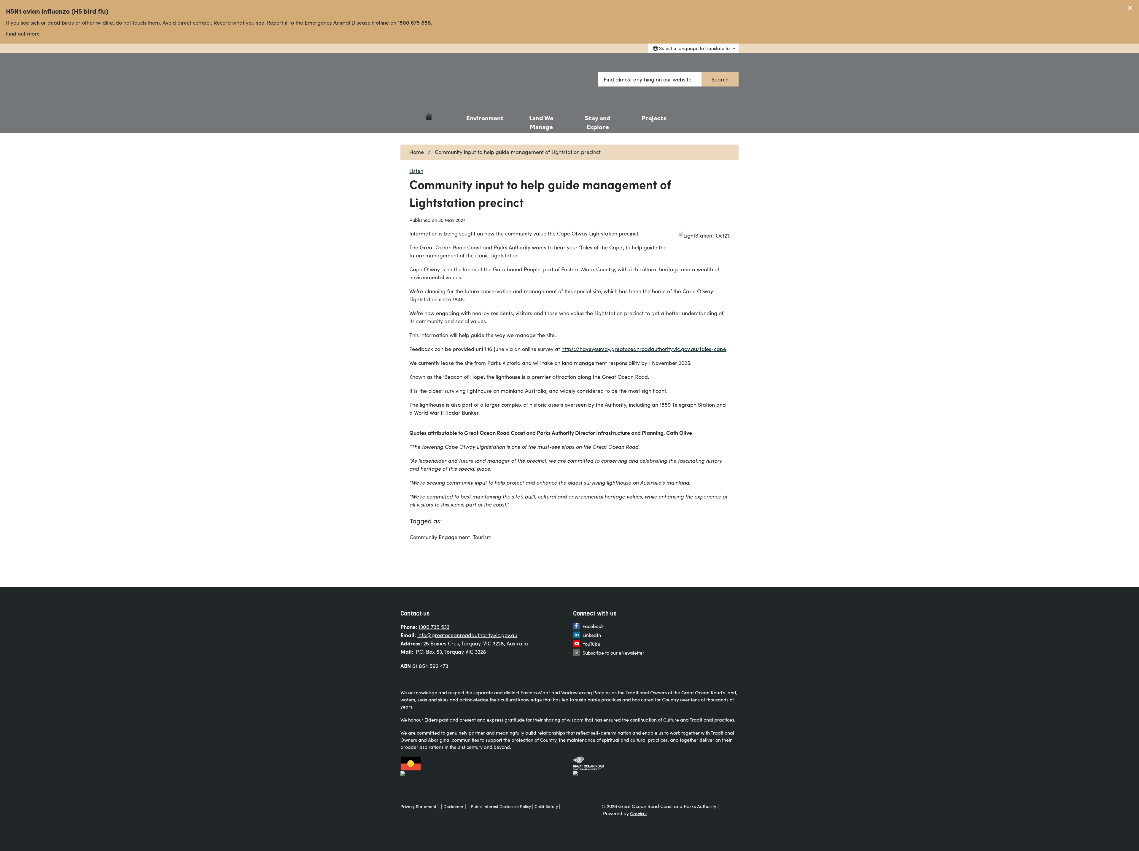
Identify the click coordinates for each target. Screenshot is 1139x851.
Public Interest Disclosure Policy (501, 806)
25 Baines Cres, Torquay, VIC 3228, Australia (475, 643)
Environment (485, 117)
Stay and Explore (597, 122)
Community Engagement (440, 537)
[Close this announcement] (1132, 6)
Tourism (482, 537)
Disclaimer (453, 806)
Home (416, 152)
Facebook (593, 626)
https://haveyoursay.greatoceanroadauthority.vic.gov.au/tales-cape (643, 348)
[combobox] (693, 48)
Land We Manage (541, 122)
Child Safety (546, 806)
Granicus (638, 813)
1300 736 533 (434, 626)
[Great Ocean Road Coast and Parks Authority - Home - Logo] (433, 79)
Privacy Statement (418, 806)
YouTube (591, 644)
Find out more (23, 33)
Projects (654, 117)
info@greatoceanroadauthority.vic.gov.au (467, 635)
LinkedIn (592, 635)
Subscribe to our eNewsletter (613, 653)
